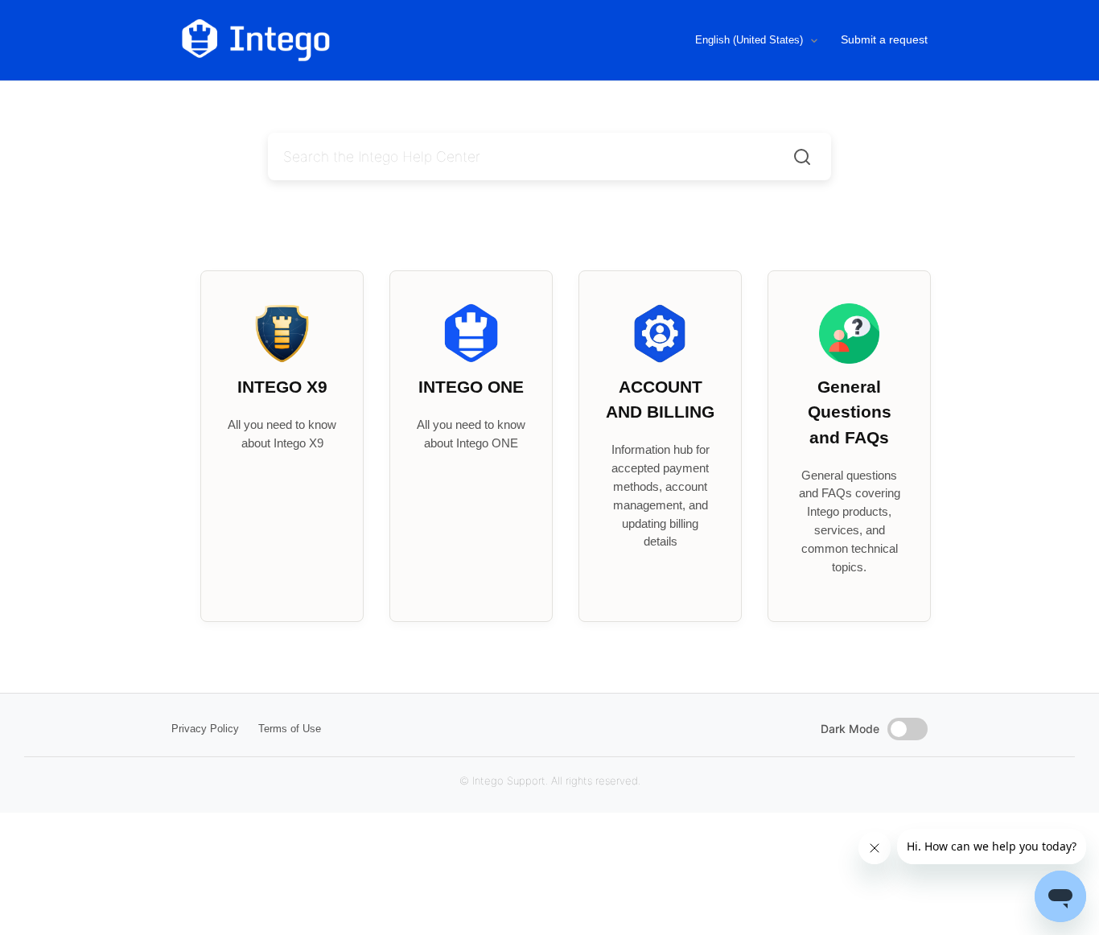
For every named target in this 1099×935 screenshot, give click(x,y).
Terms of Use (289, 729)
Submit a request (884, 39)
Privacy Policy (205, 729)
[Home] (323, 40)
